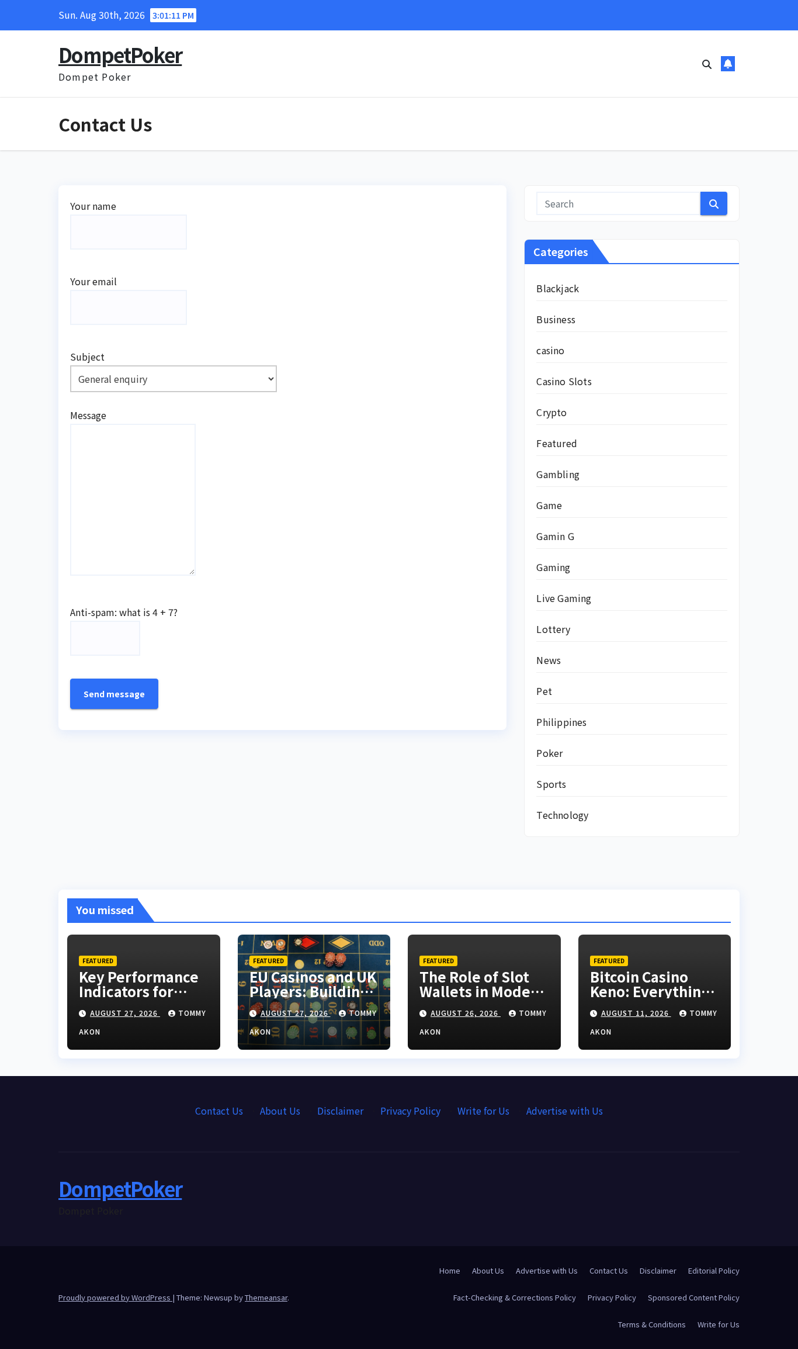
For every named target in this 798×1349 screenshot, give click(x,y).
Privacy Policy (410, 1111)
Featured (556, 443)
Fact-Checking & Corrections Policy (514, 1297)
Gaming (553, 567)
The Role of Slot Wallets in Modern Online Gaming (482, 991)
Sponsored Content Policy (694, 1297)
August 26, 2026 (466, 1013)
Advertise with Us (564, 1111)
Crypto (551, 412)
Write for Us (483, 1111)
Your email (93, 281)
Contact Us (219, 1111)
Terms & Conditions (652, 1324)
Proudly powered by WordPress (115, 1297)
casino (550, 350)
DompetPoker (120, 54)
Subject (87, 357)
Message (88, 415)
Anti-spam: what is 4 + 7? (124, 612)
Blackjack (557, 288)
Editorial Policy (714, 1270)
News (548, 660)
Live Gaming (563, 598)
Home (449, 1270)
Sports (551, 784)
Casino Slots (563, 381)
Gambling (558, 474)
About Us (280, 1111)
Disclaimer (340, 1111)
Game (549, 505)
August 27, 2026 (125, 1013)
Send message (114, 694)
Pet (544, 691)
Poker (549, 753)
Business (555, 319)
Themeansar (266, 1297)
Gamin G (555, 536)
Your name (93, 206)
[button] (707, 64)
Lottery (553, 629)
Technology (562, 815)
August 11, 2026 (636, 1013)
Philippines (561, 722)
